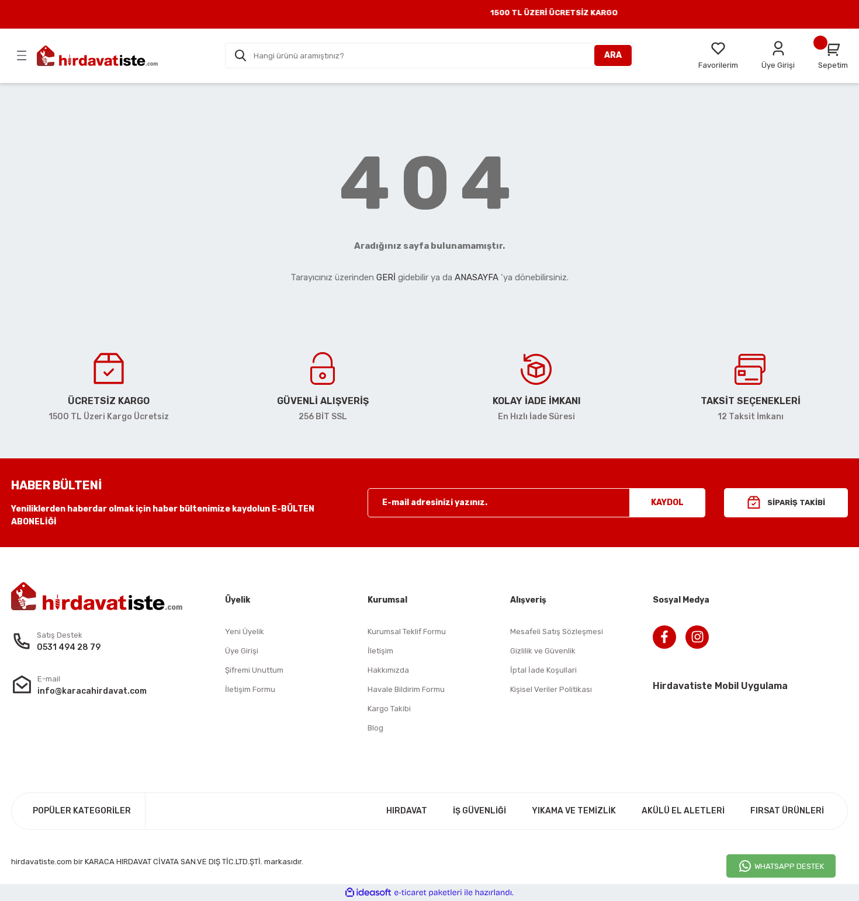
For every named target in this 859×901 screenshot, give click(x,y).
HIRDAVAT (406, 811)
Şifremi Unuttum (254, 670)
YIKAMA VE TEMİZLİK (574, 811)
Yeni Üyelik (244, 631)
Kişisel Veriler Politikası (551, 689)
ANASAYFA (476, 277)
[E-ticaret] (428, 892)
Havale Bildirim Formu (406, 689)
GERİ (386, 277)
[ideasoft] (368, 892)
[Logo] (97, 56)
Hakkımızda (388, 670)
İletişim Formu (250, 689)
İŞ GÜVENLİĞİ (479, 811)
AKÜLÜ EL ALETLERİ (683, 811)
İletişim (380, 650)
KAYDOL (667, 502)
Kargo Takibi (389, 708)
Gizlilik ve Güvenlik (543, 650)
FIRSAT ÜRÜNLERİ (787, 811)
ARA (613, 55)
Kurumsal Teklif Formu (407, 631)
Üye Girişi (241, 650)
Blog (375, 727)
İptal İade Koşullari (543, 670)
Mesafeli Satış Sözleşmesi (556, 631)
